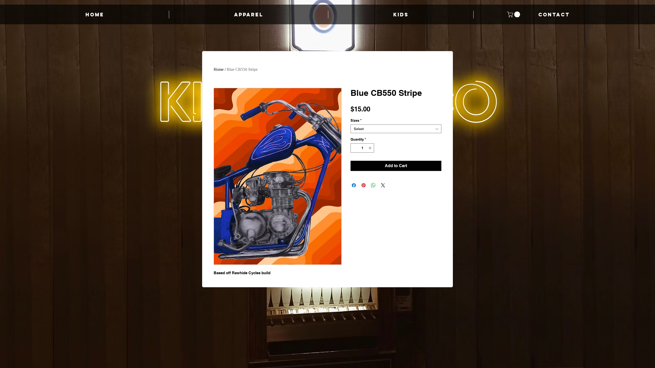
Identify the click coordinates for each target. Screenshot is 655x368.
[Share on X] (383, 185)
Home (219, 69)
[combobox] (396, 128)
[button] (514, 14)
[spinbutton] (362, 148)
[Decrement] (354, 148)
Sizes (356, 120)
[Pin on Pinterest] (364, 185)
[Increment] (370, 148)
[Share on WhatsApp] (373, 185)
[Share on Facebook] (354, 185)
